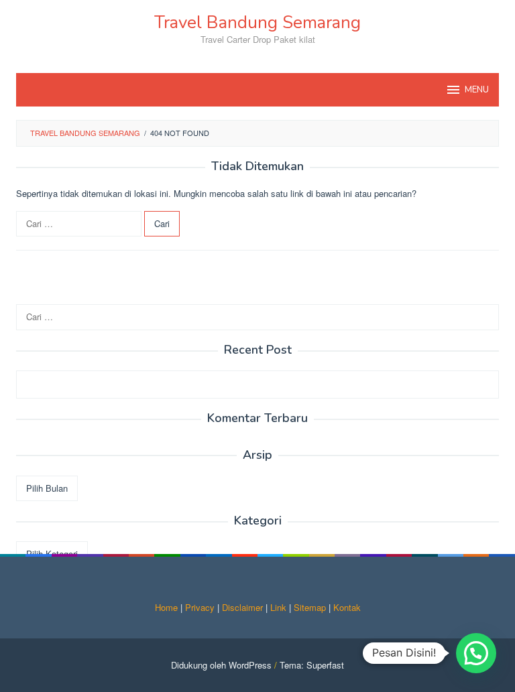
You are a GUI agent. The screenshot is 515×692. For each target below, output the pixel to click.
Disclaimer (242, 607)
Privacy (200, 607)
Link (278, 607)
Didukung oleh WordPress (221, 665)
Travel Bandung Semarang (257, 22)
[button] (476, 653)
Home (166, 607)
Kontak (347, 607)
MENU (477, 90)
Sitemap (310, 607)
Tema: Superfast (312, 665)
